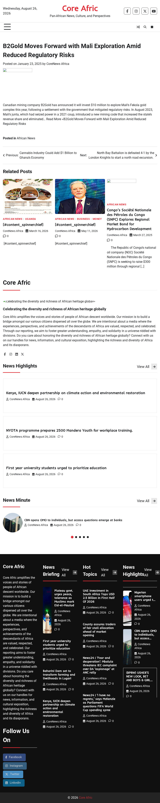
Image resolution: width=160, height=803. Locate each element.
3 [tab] (80, 537)
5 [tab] (88, 537)
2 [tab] (76, 537)
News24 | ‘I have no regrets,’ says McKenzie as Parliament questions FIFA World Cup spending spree (99, 702)
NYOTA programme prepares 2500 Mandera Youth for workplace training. (70, 430)
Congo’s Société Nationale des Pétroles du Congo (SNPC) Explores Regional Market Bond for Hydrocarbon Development (130, 219)
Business (83, 219)
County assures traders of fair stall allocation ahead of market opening (99, 629)
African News (26, 138)
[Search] (145, 27)
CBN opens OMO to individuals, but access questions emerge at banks (73, 520)
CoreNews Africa (57, 64)
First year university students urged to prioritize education (57, 468)
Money (97, 219)
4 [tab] (84, 537)
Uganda (30, 219)
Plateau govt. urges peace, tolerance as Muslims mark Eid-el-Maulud (64, 598)
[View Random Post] (138, 27)
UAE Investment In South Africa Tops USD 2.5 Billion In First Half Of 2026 (99, 596)
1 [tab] (72, 537)
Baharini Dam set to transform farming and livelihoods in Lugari (59, 674)
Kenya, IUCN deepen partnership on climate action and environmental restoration (76, 393)
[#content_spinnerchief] (23, 224)
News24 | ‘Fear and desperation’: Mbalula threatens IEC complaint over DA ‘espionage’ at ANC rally (100, 665)
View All (143, 367)
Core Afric (80, 8)
